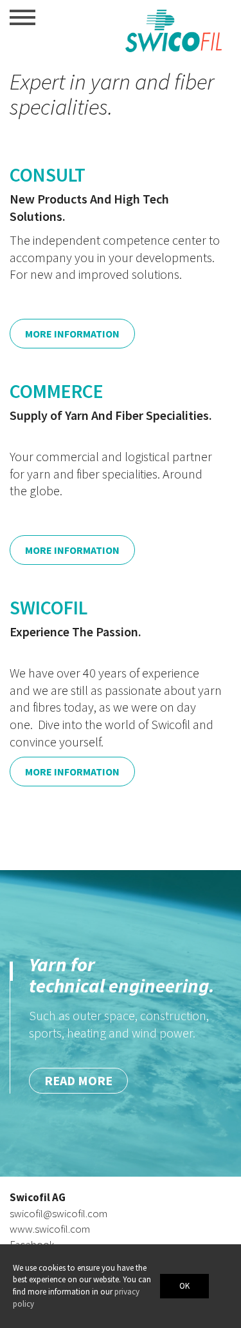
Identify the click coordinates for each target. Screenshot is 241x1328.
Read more (78, 1118)
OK (184, 1285)
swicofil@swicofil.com (58, 1213)
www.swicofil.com (50, 1229)
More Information (72, 333)
